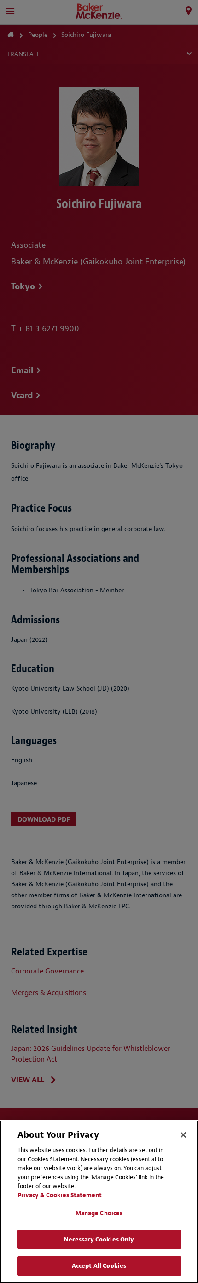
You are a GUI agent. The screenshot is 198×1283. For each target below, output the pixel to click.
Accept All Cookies (99, 1266)
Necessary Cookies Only (99, 1239)
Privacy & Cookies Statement (59, 1195)
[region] (99, 1201)
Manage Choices (99, 1213)
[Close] (183, 1135)
